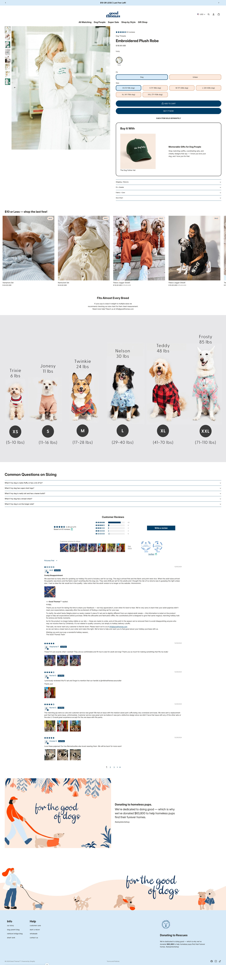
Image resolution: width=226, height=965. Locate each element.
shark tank (11, 938)
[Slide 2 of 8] (7, 37)
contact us (34, 938)
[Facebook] (211, 961)
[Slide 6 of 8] (7, 67)
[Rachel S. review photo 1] (50, 692)
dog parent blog (13, 930)
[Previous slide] (5, 2)
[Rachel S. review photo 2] (62, 726)
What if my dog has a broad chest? (18, 499)
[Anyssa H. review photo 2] (62, 754)
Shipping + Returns (122, 182)
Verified (151, 554)
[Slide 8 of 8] (7, 81)
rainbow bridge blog (15, 934)
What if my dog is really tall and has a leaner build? (25, 493)
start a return (35, 930)
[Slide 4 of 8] (7, 52)
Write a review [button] (161, 528)
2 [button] (110, 767)
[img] (49, 567)
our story (10, 925)
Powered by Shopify (28, 961)
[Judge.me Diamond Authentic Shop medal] (146, 546)
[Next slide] (218, 2)
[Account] (213, 14)
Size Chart (119, 198)
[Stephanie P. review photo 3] (75, 660)
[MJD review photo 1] (50, 591)
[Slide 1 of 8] (7, 30)
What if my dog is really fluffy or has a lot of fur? (23, 483)
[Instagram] (215, 961)
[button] (121, 32)
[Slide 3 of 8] (7, 44)
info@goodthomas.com (118, 627)
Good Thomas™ (15, 961)
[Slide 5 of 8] (7, 59)
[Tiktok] (219, 961)
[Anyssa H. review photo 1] (50, 754)
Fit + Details (120, 187)
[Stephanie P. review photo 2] (62, 660)
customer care (35, 925)
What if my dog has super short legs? (19, 488)
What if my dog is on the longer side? (19, 504)
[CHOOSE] (51, 277)
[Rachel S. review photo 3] (75, 726)
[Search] (208, 14)
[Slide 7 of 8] (7, 74)
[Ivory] (119, 60)
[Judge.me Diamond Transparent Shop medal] (157, 546)
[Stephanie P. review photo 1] (50, 660)
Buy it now (168, 111)
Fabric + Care (120, 192)
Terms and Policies (113, 961)
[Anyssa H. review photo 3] (75, 754)
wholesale (33, 934)
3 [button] (114, 767)
